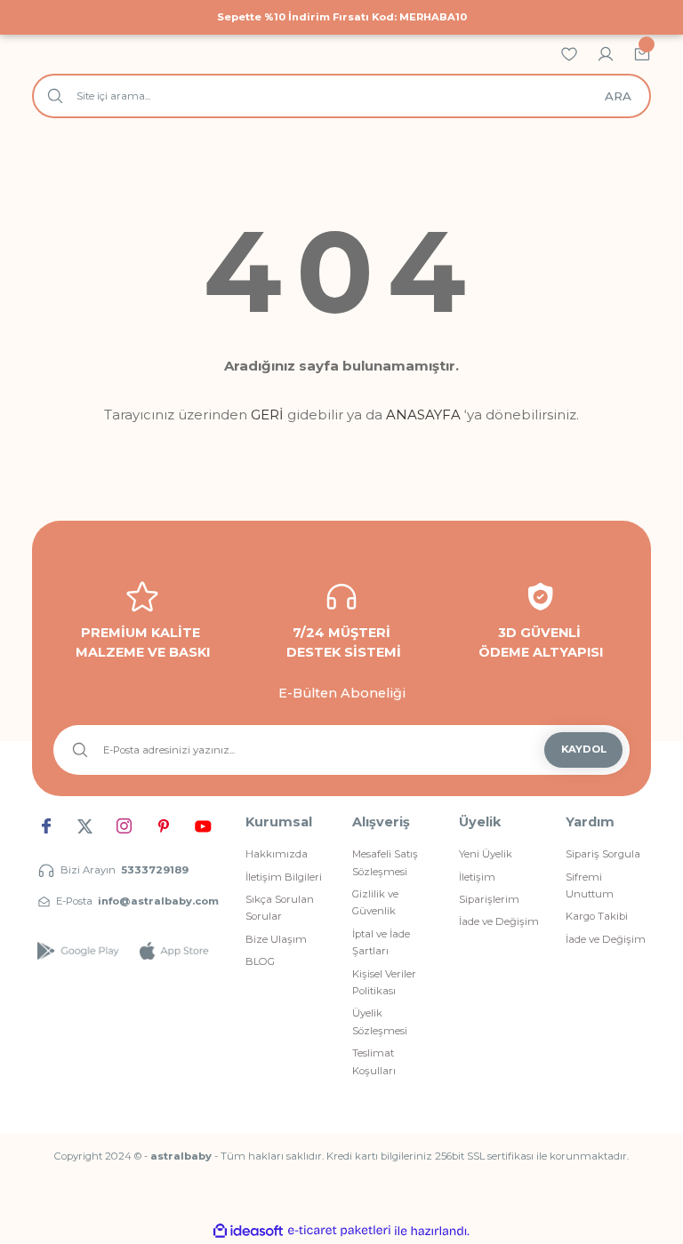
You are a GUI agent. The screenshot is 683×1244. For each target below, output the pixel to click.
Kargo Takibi (597, 916)
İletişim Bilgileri (283, 877)
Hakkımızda (276, 854)
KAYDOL (584, 749)
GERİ (267, 414)
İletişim (477, 877)
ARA (618, 96)
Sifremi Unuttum (590, 885)
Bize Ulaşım (276, 939)
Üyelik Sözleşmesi (379, 1021)
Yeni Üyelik (485, 854)
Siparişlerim (489, 899)
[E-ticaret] (339, 1231)
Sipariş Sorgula (603, 854)
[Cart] (642, 53)
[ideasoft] (248, 1232)
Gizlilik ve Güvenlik (375, 902)
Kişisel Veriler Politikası (384, 982)
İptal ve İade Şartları (381, 942)
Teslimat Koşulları (374, 1061)
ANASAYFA (423, 414)
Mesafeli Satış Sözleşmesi (385, 862)
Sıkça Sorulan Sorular (279, 907)
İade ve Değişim (499, 921)
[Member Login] (606, 53)
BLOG (260, 961)
